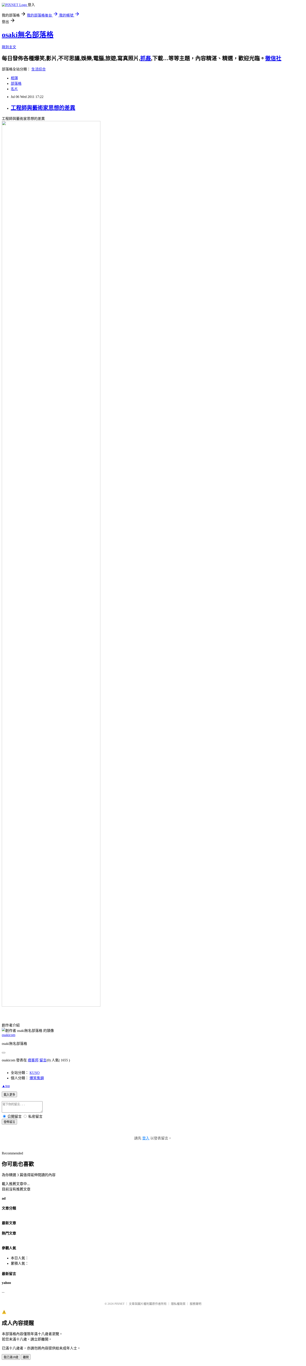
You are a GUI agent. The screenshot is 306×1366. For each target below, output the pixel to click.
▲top (6, 1086)
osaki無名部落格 (28, 35)
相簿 (14, 78)
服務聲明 (195, 1303)
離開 (26, 1357)
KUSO (35, 1073)
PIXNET (119, 1303)
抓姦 (145, 58)
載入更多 (9, 1094)
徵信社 (273, 58)
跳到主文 (9, 47)
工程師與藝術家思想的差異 (43, 108)
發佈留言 (9, 1122)
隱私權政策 (178, 1303)
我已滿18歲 (11, 1357)
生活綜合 (38, 69)
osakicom (8, 1035)
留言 (43, 1060)
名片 (14, 89)
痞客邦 (33, 1060)
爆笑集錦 (37, 1078)
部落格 (16, 83)
